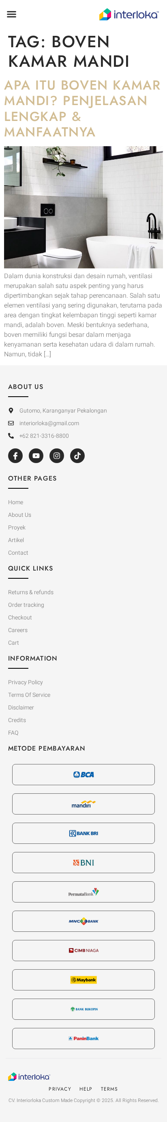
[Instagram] (56, 455)
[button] (11, 14)
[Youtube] (36, 455)
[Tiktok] (77, 455)
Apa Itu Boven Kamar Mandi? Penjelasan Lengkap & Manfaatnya (82, 108)
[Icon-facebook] (15, 455)
